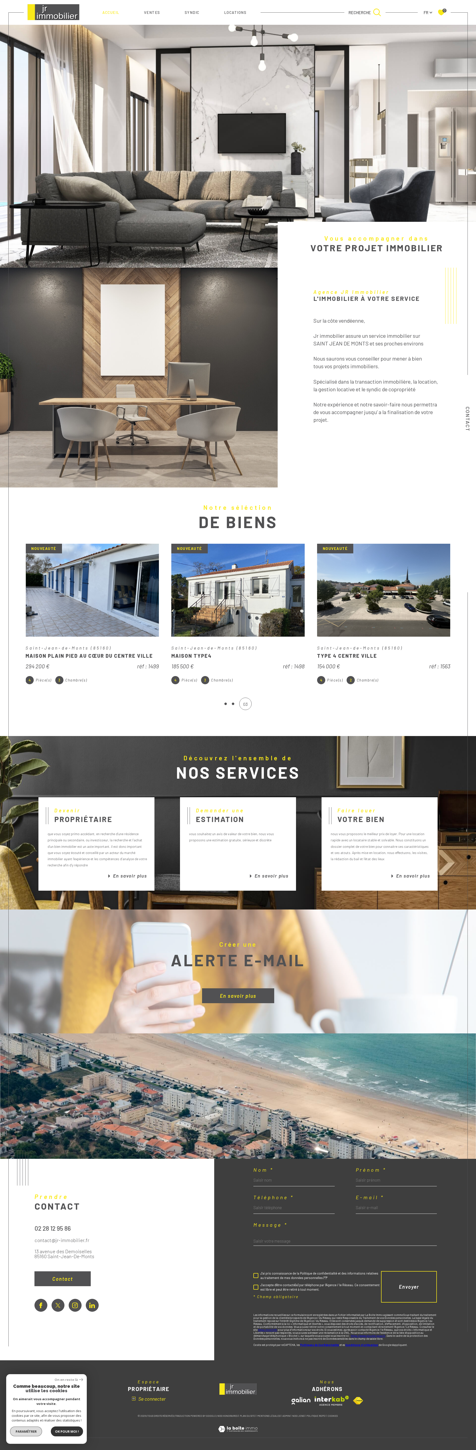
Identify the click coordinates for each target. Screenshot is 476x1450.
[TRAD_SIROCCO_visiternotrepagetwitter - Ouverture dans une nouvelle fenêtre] (58, 1305)
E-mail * (370, 1197)
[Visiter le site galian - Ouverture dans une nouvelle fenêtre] (301, 1400)
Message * (270, 1224)
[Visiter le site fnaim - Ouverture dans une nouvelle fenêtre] (358, 1400)
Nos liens (298, 1415)
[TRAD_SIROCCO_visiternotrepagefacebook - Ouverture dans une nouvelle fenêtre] (40, 1305)
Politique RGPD (315, 1415)
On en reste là (66, 1380)
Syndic (192, 12)
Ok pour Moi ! (67, 1431)
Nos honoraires (227, 1415)
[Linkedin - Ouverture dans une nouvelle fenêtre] (92, 1305)
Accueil (110, 12)
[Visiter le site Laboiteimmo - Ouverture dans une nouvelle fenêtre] (238, 1434)
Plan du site (247, 1415)
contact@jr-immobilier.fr (61, 1240)
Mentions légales (268, 1415)
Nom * (263, 1169)
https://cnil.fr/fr (267, 1329)
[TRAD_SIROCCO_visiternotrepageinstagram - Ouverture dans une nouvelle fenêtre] (75, 1305)
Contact (468, 419)
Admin (286, 1415)
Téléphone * (273, 1197)
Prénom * (371, 1169)
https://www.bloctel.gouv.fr (368, 1335)
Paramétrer (26, 1431)
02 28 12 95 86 (52, 1228)
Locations (235, 12)
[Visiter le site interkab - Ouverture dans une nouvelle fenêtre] (332, 1401)
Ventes (152, 12)
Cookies (332, 1416)
